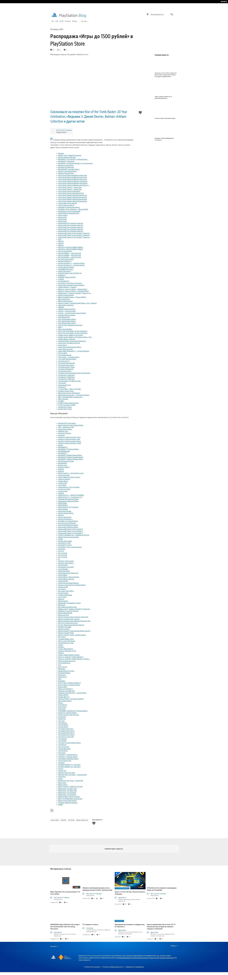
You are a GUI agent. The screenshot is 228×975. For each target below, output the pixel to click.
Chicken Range (63, 481)
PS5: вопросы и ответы (90, 924)
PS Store (68, 21)
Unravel (60, 769)
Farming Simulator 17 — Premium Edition (71, 265)
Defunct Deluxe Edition (65, 513)
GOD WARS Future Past (65, 269)
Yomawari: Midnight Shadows (67, 803)
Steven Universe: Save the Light (68, 715)
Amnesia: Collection (64, 433)
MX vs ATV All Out (64, 299)
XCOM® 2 (61, 401)
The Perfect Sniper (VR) (66, 737)
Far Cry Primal (62, 553)
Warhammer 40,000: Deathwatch (69, 393)
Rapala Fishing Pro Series (66, 671)
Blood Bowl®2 (62, 463)
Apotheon (61, 435)
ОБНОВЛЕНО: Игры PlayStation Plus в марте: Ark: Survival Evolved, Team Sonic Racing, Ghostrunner (65, 926)
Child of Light (62, 483)
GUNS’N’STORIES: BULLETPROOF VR (69, 273)
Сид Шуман (89, 928)
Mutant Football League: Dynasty (69, 619)
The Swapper (62, 739)
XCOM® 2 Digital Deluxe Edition (68, 403)
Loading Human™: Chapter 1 (67, 287)
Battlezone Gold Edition (66, 165)
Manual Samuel (63, 601)
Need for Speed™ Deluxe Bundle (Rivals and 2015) (74, 631)
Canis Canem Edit (63, 475)
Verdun (60, 779)
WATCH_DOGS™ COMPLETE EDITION (70, 787)
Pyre (59, 665)
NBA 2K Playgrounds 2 (65, 301)
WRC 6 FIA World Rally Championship (70, 799)
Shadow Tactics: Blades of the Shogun (70, 335)
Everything (61, 549)
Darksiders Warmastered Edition (68, 499)
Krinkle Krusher (63, 593)
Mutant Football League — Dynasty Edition (72, 297)
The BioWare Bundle (64, 355)
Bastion (60, 445)
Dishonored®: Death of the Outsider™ (70, 529)
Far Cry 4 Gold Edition (65, 251)
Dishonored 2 (62, 217)
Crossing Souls (62, 491)
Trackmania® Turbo (64, 385)
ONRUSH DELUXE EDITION (66, 309)
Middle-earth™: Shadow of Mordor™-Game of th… (75, 293)
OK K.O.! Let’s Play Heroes (66, 641)
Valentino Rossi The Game (66, 773)
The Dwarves (62, 723)
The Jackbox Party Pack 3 (66, 733)
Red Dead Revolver (64, 673)
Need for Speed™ (64, 629)
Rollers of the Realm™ (65, 689)
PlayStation (72, 15)
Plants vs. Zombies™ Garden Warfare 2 (70, 657)
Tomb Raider (71, 820)
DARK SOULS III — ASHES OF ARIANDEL (71, 495)
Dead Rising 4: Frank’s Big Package (69, 211)
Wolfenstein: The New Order (67, 789)
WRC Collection (63, 399)
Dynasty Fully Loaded (65, 541)
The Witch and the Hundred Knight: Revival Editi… (74, 373)
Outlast (60, 645)
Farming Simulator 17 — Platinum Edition (71, 263)
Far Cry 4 (61, 551)
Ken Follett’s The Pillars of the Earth (70, 283)
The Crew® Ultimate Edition (67, 359)
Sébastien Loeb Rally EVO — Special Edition (72, 693)
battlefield (63, 820)
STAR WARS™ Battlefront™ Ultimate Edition (73, 711)
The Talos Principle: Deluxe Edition (69, 743)
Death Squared (63, 509)
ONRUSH (61, 307)
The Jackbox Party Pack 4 (66, 735)
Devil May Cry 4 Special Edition (68, 521)
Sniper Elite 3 (62, 707)
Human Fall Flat (63, 581)
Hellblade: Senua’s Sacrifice (67, 277)
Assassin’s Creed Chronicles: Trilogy (69, 443)
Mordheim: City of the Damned (68, 611)
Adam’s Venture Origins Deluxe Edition (70, 425)
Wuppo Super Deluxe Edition (67, 801)
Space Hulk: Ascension (65, 349)
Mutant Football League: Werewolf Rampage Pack (74, 621)
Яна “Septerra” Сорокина (64, 130)
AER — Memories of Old (66, 427)
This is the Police (63, 747)
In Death (61, 279)
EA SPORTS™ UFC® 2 (65, 545)
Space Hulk (61, 709)
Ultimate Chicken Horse (66, 391)
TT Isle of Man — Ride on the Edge (69, 389)
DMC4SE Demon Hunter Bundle (68, 537)
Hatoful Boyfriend (64, 571)
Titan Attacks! (63, 751)
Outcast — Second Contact (67, 311)
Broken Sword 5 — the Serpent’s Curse (71, 473)
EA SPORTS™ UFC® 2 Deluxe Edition (70, 547)
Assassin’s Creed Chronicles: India (69, 439)
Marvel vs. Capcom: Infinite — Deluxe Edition (72, 289)
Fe (59, 559)
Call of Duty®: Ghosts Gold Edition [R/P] (71, 193)
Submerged (62, 717)
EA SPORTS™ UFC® (64, 543)
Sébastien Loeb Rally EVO (66, 691)
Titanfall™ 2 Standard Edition (67, 755)
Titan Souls (61, 753)
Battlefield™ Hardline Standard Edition (70, 457)
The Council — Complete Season (68, 357)
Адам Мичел (122, 897)
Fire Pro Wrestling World (66, 267)
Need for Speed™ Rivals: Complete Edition (72, 635)
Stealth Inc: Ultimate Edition (67, 713)
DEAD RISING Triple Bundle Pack (68, 213)
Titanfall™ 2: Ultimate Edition (68, 757)
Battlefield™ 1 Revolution (66, 161)
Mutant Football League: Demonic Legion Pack (73, 617)
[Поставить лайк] (65, 902)
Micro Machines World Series (67, 607)
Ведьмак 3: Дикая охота (82, 820)
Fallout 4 (61, 241)
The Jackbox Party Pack (65, 729)
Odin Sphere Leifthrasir (65, 305)
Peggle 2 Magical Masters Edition (69, 655)
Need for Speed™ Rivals (66, 633)
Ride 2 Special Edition (65, 329)
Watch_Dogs (62, 783)
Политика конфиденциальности (113, 967)
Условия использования (92, 967)
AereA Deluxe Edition (65, 429)
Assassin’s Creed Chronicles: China (69, 437)
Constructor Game (64, 489)
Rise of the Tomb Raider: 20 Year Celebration (72, 331)
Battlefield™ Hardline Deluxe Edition (70, 455)
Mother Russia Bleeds (65, 613)
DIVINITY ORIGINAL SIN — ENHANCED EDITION (73, 535)
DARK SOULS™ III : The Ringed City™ (70, 497)
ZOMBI (60, 805)
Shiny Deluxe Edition (65, 701)
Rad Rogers (61, 669)
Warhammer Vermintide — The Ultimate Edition (73, 395)
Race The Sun (62, 667)
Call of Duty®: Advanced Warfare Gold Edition (72, 181)
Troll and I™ (62, 387)
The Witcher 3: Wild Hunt (66, 375)
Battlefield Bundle (64, 451)
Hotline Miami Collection (66, 579)
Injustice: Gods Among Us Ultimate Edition (72, 585)
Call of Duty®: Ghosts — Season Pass (70, 187)
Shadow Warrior (63, 695)
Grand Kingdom (63, 569)
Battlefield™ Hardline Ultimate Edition (70, 459)
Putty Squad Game (64, 663)
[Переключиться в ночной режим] (147, 14)
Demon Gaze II (63, 215)
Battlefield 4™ (63, 447)
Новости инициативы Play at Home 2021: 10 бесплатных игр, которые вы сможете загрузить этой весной (161, 926)
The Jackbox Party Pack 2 (66, 731)
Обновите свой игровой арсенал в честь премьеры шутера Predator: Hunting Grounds (97, 889)
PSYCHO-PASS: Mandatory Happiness (70, 325)
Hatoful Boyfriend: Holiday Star (68, 573)
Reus (59, 679)
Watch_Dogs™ (63, 785)
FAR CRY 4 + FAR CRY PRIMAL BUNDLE (70, 247)
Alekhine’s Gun (63, 431)
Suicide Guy (62, 719)
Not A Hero (61, 637)
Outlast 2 (61, 647)
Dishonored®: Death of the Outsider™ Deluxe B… (74, 233)
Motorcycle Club (63, 615)
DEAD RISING (62, 503)
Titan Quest (62, 383)
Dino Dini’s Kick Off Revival (67, 523)
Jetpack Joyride (63, 587)
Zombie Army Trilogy (65, 407)
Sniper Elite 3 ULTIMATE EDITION (69, 343)
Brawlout (61, 469)
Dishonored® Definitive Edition (68, 525)
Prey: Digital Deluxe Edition (67, 319)
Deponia (61, 515)
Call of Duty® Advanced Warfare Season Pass (72, 175)
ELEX (59, 239)
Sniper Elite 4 (62, 345)
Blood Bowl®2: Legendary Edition (68, 169)
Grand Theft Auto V (64, 271)
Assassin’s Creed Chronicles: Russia (69, 441)
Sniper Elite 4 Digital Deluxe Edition (69, 347)
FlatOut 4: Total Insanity (66, 561)
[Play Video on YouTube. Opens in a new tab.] (76, 887)
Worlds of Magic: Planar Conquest (69, 797)
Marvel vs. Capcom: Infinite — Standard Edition (73, 291)
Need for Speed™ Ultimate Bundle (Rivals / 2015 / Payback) (77, 303)
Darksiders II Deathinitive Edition (69, 207)
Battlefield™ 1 (62, 453)
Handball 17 (62, 275)
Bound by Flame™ (64, 467)
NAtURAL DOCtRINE (64, 627)
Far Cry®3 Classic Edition (66, 259)
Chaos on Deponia (64, 479)
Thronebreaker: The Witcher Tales (69, 381)
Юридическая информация (135, 967)
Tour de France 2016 (64, 761)
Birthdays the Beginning (66, 167)
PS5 (53, 21)
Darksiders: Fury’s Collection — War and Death (73, 209)
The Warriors (62, 745)
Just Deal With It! (63, 281)
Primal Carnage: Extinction (66, 661)
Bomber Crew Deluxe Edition (67, 171)
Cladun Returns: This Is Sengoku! (69, 487)
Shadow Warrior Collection (66, 339)
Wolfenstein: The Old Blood (67, 793)
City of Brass (62, 485)
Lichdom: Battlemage (65, 595)
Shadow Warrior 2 (64, 697)
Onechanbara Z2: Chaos (66, 643)
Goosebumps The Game (66, 567)
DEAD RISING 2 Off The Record (68, 507)
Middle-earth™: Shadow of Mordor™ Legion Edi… (74, 609)
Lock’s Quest (62, 597)
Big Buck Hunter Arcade (66, 461)
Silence (60, 703)
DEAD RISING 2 (63, 505)
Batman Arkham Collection (67, 157)
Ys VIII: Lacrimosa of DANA (66, 405)
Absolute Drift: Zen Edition (67, 423)
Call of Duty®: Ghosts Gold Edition (69, 191)
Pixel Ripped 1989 (64, 317)
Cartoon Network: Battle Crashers (69, 477)
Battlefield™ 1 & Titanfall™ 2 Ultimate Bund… (73, 159)
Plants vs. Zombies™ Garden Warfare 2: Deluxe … (74, 659)
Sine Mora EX (62, 705)
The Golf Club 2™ (64, 361)
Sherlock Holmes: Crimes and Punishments (72, 341)
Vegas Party (62, 777)
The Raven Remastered (65, 369)
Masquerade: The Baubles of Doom (69, 603)
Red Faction (62, 675)
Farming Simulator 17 (65, 261)
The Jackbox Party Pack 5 (66, 365)
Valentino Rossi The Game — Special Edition (72, 775)
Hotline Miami (62, 575)
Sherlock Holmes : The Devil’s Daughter (71, 699)
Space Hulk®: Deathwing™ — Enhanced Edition (73, 351)
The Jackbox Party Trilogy (66, 367)
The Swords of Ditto (64, 371)
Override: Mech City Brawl (66, 315)
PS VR (61, 21)
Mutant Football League (66, 295)
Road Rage (61, 681)
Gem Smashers (63, 565)
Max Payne (61, 605)
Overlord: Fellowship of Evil (67, 651)
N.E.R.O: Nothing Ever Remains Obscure (71, 625)
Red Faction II (62, 677)
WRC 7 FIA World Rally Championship (70, 397)
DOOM (60, 539)
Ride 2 (60, 327)
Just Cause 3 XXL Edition (66, 591)
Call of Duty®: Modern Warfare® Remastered (72, 195)
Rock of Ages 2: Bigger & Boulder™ (69, 683)
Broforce (61, 471)
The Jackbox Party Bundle (66, 363)
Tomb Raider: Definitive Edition (68, 759)
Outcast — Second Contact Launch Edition (72, 313)
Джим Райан (122, 930)
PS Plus (74, 21)
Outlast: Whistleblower (65, 649)
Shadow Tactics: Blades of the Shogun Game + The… (75, 337)
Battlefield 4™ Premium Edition (68, 449)
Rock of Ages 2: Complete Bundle (69, 685)
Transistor (61, 763)
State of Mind (62, 353)
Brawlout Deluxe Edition (66, 173)
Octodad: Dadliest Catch (66, 639)
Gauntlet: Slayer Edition (66, 563)
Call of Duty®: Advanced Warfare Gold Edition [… (74, 185)
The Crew (61, 721)
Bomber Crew (62, 465)
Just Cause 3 (62, 589)
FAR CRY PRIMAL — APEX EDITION (69, 253)
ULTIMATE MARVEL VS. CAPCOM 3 (69, 765)
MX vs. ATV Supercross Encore (68, 623)
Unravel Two (62, 771)
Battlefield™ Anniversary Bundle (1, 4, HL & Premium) (75, 163)
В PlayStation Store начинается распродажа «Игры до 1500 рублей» (161, 889)
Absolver (61, 153)
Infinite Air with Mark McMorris (68, 583)
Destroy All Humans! (64, 517)
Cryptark (61, 493)
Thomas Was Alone (64, 749)
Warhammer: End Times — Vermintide (70, 781)
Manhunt (61, 599)
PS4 (57, 21)
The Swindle (62, 741)
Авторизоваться (157, 14)
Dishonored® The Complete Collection (70, 223)
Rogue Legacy (62, 687)
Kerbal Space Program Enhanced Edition (71, 285)
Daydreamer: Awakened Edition (68, 501)
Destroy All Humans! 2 (65, 519)
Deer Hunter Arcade (64, 511)
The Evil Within (63, 725)
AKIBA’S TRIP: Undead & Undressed (69, 155)
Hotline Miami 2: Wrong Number (68, 577)
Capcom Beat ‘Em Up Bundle (67, 203)
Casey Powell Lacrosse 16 (66, 205)
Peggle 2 (61, 653)
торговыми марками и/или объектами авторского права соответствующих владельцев (145, 958)
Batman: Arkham (55, 820)
